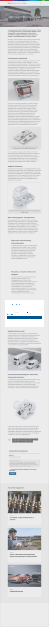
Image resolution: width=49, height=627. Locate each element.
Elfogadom (24, 318)
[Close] (41, 302)
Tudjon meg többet (10, 314)
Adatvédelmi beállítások (16, 322)
